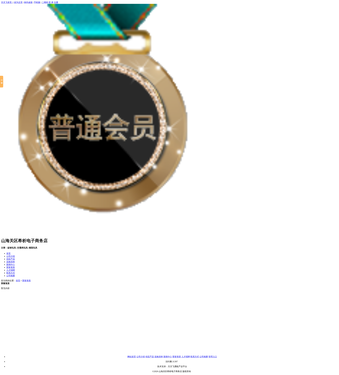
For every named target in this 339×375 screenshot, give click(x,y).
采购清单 (10, 262)
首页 (8, 253)
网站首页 (131, 357)
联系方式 (10, 273)
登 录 (51, 2)
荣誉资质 (10, 267)
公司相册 (10, 276)
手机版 (37, 2)
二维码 (45, 2)
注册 (56, 2)
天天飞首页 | (7, 2)
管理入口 (212, 357)
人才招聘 (10, 270)
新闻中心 (10, 264)
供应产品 (10, 259)
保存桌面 (28, 2)
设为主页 (18, 2)
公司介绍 (10, 256)
